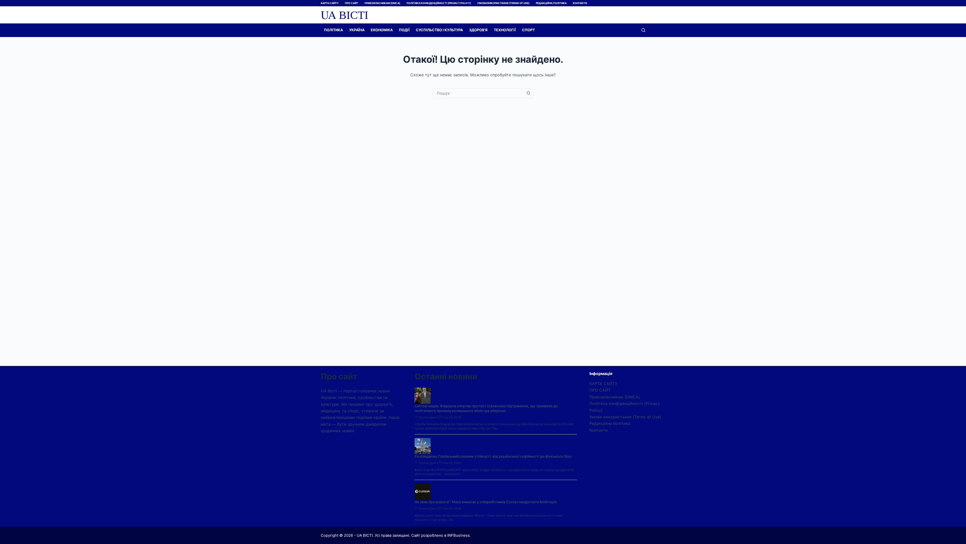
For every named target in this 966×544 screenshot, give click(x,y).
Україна (357, 30)
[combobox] (478, 93)
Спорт (528, 30)
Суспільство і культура (439, 30)
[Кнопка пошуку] (528, 93)
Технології (505, 30)
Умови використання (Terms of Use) (503, 3)
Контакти (580, 3)
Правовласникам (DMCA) (382, 3)
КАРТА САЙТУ (330, 3)
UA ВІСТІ (344, 14)
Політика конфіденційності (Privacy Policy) (439, 3)
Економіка (382, 30)
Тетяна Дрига (428, 417)
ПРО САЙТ (351, 3)
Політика (333, 30)
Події (404, 30)
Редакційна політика (551, 3)
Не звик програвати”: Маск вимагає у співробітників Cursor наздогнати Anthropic (486, 502)
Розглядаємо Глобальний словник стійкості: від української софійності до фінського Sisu (493, 456)
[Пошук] (643, 30)
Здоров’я (478, 30)
